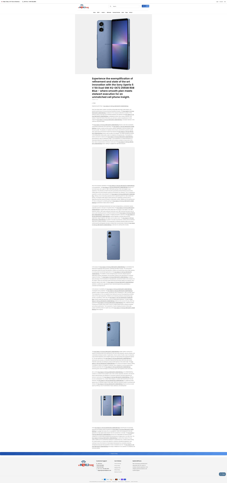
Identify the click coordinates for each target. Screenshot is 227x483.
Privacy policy (114, 481)
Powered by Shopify (102, 481)
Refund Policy (117, 469)
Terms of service (121, 481)
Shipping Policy (117, 467)
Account (221, 1)
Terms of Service (117, 463)
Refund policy (109, 481)
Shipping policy (127, 481)
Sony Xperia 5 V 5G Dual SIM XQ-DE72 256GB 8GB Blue (115, 106)
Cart (225, 1)
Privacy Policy (117, 465)
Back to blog (114, 453)
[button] (98, 12)
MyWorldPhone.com (95, 481)
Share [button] (94, 103)
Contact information (134, 481)
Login (217, 1)
